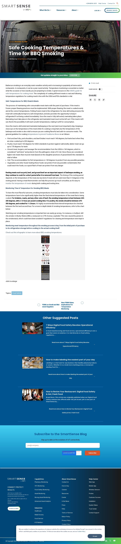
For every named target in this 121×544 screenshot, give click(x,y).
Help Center (102, 3)
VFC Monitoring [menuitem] (39, 486)
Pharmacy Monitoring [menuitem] (41, 482)
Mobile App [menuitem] (92, 486)
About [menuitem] (74, 10)
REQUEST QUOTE (112, 10)
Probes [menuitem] (91, 493)
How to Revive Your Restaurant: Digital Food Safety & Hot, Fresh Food (70, 392)
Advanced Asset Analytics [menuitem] (43, 501)
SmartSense (22, 59)
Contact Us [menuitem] (65, 482)
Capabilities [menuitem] (39, 479)
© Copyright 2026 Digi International (17, 541)
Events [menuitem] (64, 497)
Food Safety (32, 59)
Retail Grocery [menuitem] (39, 514)
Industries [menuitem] (38, 508)
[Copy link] (103, 99)
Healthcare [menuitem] (38, 511)
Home (8, 30)
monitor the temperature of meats (18, 183)
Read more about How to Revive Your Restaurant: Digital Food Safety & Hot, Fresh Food (70, 411)
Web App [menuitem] (92, 482)
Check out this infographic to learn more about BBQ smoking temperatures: (34, 232)
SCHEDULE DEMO (14, 508)
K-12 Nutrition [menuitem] (39, 522)
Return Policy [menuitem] (66, 516)
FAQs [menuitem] (63, 509)
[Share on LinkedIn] (90, 99)
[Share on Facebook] (99, 99)
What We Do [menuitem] (44, 10)
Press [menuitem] (63, 505)
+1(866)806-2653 (91, 3)
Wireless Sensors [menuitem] (94, 489)
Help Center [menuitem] (93, 479)
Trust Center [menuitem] (93, 509)
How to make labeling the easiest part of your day (70, 359)
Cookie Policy (81, 531)
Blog (15, 30)
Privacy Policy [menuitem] (66, 520)
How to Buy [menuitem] (65, 486)
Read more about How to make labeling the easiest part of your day (70, 376)
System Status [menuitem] (93, 505)
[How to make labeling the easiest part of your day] (32, 363)
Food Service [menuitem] (39, 518)
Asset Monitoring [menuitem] (40, 493)
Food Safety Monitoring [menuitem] (42, 489)
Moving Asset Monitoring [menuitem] (42, 497)
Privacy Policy (33, 541)
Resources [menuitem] (61, 10)
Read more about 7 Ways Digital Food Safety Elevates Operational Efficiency (70, 344)
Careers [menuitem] (64, 489)
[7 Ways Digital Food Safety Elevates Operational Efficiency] (32, 328)
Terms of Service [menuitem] (67, 512)
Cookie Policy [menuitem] (66, 524)
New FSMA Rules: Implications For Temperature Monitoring (67, 306)
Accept (95, 536)
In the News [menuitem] (65, 501)
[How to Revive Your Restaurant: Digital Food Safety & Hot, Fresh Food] (32, 395)
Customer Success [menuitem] (95, 497)
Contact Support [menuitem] (94, 512)
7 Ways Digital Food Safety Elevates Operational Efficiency (69, 326)
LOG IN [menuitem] (96, 10)
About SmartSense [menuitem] (69, 479)
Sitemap (41, 541)
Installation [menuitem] (92, 501)
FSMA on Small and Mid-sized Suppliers (51, 306)
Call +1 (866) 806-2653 (13, 498)
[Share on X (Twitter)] (95, 99)
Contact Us (111, 3)
